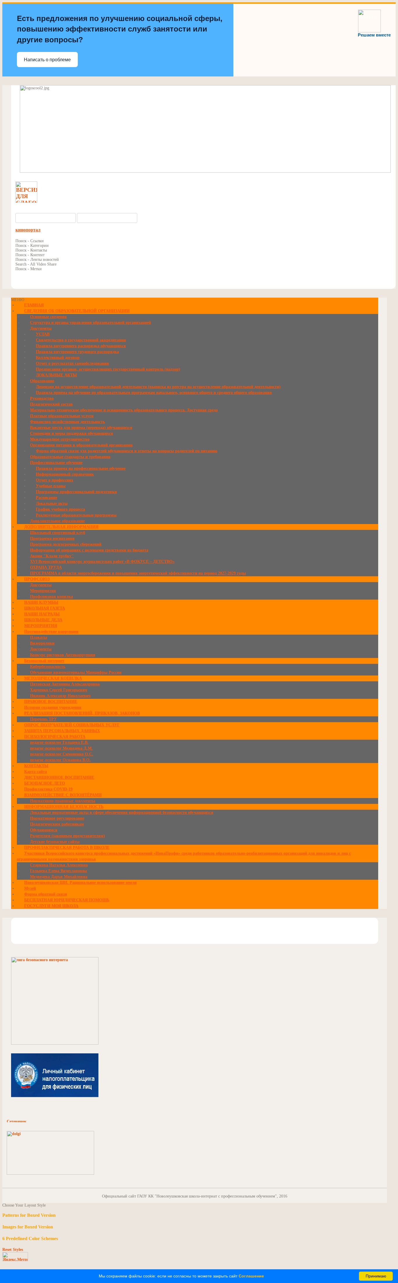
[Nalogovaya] (54, 1096)
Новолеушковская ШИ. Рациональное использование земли (80, 882)
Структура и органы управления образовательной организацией (90, 322)
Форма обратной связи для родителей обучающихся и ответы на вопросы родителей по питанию (126, 451)
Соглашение (251, 1276)
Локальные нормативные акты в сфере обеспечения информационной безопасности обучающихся (121, 812)
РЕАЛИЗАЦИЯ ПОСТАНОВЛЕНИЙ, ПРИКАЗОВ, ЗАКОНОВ (82, 713)
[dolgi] (50, 1173)
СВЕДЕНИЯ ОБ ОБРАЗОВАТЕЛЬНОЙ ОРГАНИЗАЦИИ (77, 311)
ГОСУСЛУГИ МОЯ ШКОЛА (51, 906)
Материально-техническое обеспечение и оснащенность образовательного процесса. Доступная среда (124, 410)
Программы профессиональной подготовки (76, 492)
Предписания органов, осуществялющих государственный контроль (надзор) (108, 369)
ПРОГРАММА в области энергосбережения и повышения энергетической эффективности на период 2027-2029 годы (138, 573)
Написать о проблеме (47, 59)
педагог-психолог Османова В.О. (60, 760)
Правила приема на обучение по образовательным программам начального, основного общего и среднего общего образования (154, 392)
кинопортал (27, 230)
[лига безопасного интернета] (54, 1043)
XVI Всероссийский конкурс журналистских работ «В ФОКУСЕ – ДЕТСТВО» (102, 561)
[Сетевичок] (36, 1121)
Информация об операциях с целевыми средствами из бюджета (89, 550)
